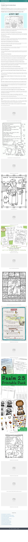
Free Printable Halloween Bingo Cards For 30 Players (8, 516)
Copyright (18, 528)
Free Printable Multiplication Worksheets (6, 524)
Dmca (9, 528)
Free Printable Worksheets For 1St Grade (6, 518)
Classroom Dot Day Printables (5, 517)
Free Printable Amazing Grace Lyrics (6, 523)
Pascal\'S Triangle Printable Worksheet (6, 522)
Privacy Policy (14, 528)
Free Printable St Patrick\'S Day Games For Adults (8, 515)
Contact (12, 528)
